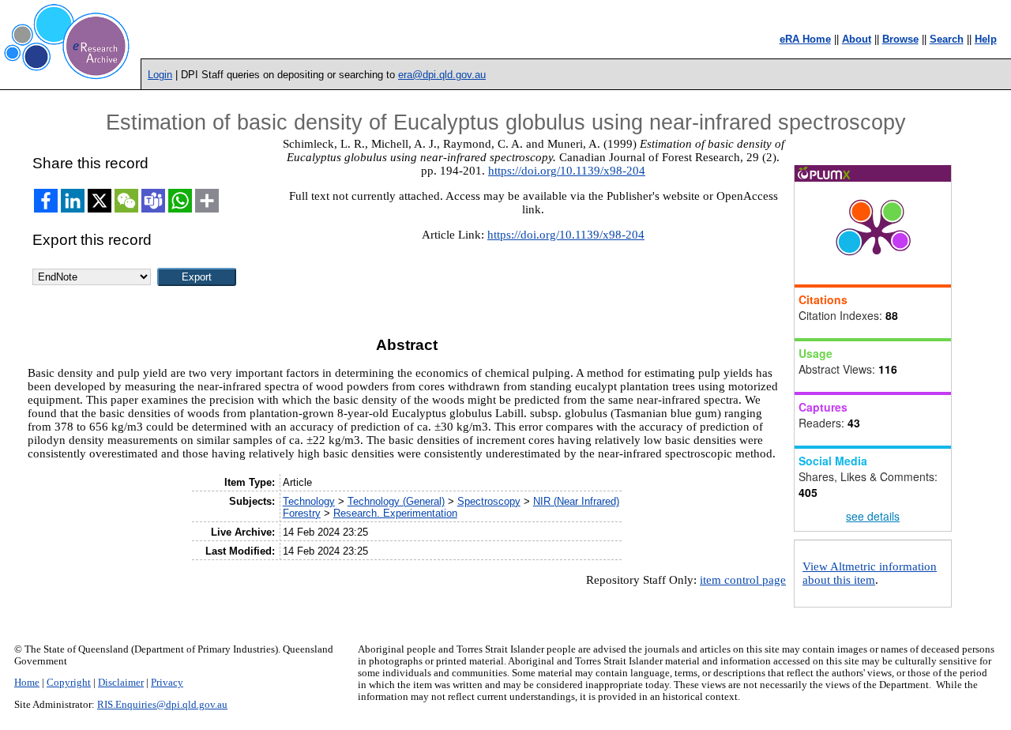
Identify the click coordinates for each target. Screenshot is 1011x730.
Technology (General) (396, 501)
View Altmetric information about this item (869, 573)
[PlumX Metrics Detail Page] (876, 233)
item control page (743, 580)
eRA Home (805, 39)
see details (873, 516)
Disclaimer (121, 682)
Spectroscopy (489, 501)
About (856, 39)
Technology (309, 501)
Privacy (167, 682)
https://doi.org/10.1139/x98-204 (566, 170)
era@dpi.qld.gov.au (442, 75)
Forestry (302, 513)
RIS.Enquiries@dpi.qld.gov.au (162, 704)
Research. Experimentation (395, 513)
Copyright (69, 682)
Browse (900, 39)
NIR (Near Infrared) (576, 501)
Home (26, 682)
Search (947, 39)
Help (986, 39)
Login (160, 75)
